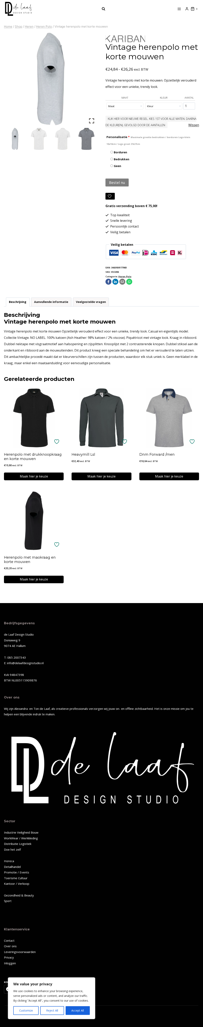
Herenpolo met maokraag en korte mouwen (30, 559)
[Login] (187, 9)
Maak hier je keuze (34, 476)
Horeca (9, 861)
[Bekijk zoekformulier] (101, 9)
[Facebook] (108, 282)
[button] (92, 80)
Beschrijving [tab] (17, 302)
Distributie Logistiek (17, 844)
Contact (9, 940)
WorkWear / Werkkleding (21, 838)
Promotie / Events (16, 872)
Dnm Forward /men (157, 454)
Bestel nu (117, 182)
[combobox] (124, 106)
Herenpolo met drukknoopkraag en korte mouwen (33, 456)
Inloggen (10, 963)
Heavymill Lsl (83, 454)
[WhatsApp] (129, 282)
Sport (7, 901)
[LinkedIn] (115, 282)
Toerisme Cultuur (16, 878)
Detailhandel (12, 867)
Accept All (77, 1010)
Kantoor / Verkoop (16, 884)
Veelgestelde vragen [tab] (91, 302)
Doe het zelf (12, 849)
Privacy (9, 957)
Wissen (193, 125)
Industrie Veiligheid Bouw (21, 832)
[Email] (122, 282)
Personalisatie (148, 140)
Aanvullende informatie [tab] (51, 302)
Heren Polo (124, 276)
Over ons (10, 946)
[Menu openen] (179, 9)
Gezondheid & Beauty (19, 895)
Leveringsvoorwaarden (20, 952)
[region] (51, 998)
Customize (26, 1010)
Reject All (52, 1010)
